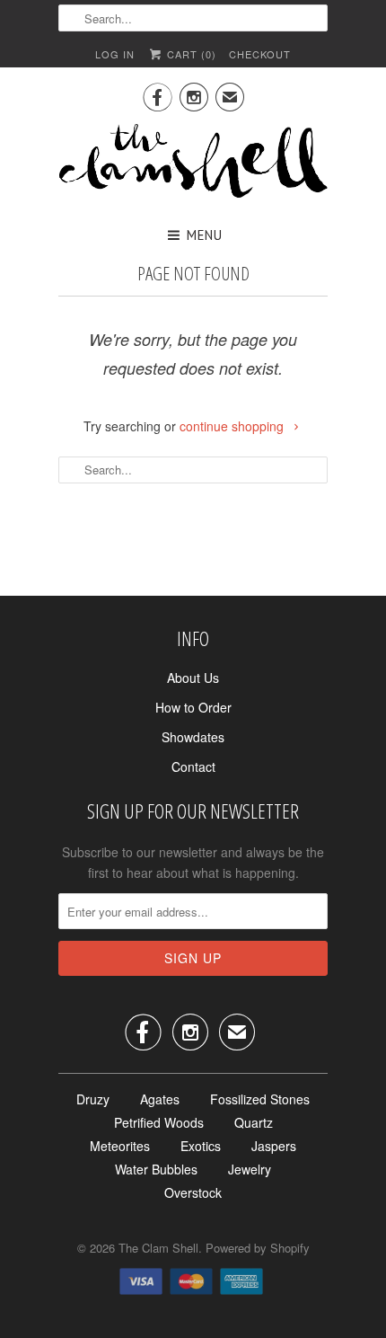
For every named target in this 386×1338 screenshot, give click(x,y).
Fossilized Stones (260, 1099)
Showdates (193, 737)
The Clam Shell (158, 1247)
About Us (193, 678)
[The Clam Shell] (193, 162)
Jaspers (273, 1146)
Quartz (253, 1122)
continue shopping (233, 426)
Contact (193, 766)
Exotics (200, 1146)
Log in (115, 54)
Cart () (189, 54)
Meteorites (120, 1146)
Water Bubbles (156, 1169)
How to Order (193, 707)
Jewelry (249, 1169)
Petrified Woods (159, 1122)
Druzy (93, 1099)
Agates (160, 1099)
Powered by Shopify (258, 1247)
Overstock (193, 1192)
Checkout (260, 54)
